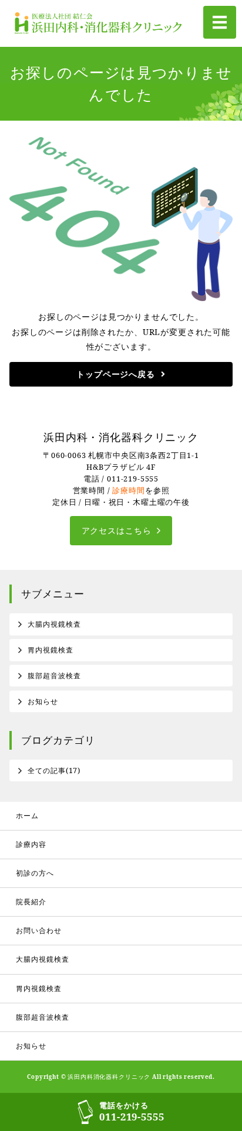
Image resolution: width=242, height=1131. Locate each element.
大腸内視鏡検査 (54, 624)
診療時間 (128, 491)
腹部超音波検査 (54, 676)
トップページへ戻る (115, 374)
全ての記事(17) (54, 770)
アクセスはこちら (117, 530)
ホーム (27, 816)
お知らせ (43, 701)
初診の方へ (34, 873)
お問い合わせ (38, 930)
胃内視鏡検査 (50, 650)
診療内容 (31, 844)
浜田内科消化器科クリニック (109, 1077)
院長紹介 (31, 902)
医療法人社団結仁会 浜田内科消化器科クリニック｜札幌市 (101, 23)
